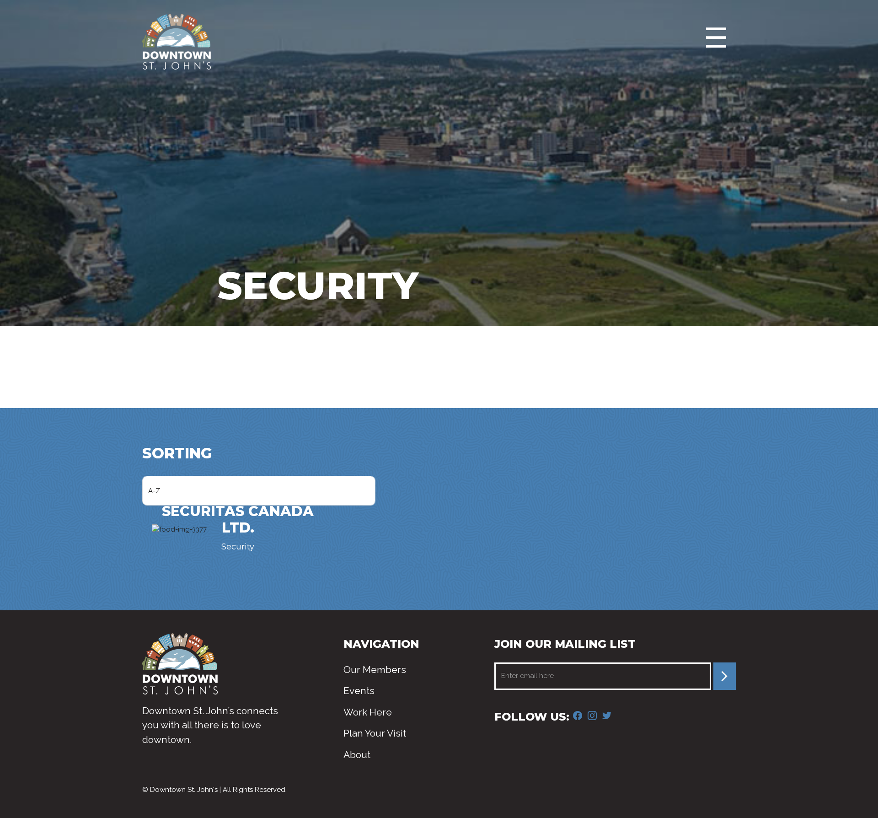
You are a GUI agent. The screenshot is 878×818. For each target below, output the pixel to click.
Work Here (367, 712)
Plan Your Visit (374, 733)
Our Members (374, 669)
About (356, 754)
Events (359, 690)
